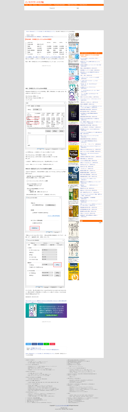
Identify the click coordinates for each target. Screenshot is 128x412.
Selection (39, 367)
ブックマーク (35, 369)
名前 (33, 373)
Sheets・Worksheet (49, 386)
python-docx (78, 396)
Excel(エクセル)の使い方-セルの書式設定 (33, 377)
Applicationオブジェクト (32, 386)
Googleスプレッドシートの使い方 (74, 363)
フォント (42, 368)
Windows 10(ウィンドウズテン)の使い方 (90, 389)
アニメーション (90, 372)
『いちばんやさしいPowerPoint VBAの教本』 (34, 398)
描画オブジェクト (48, 374)
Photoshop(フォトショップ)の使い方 (84, 397)
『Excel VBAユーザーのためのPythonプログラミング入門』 (78, 399)
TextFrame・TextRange (73, 372)
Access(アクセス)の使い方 (72, 373)
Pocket (52, 344)
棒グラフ (32, 374)
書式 (70, 366)
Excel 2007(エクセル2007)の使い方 (87, 380)
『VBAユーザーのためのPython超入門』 (75, 400)
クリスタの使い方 (95, 397)
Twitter (28, 344)
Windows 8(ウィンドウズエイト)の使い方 (76, 389)
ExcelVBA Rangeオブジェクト (31, 392)
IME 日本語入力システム (50, 31)
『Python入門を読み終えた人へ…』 (74, 402)
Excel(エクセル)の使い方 (30, 371)
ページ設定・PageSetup (41, 366)
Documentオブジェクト (32, 366)
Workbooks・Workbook (41, 386)
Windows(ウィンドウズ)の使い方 (37, 31)
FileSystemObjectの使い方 (72, 361)
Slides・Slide (86, 369)
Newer (28, 35)
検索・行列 (42, 382)
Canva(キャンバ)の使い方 (72, 397)
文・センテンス (37, 368)
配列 (33, 385)
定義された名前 (38, 389)
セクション (47, 366)
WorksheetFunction (31, 389)
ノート (79, 372)
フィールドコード (45, 361)
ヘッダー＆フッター (53, 366)
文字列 (46, 382)
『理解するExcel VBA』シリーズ (32, 401)
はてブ (40, 344)
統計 (57, 382)
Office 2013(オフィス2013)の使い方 (88, 384)
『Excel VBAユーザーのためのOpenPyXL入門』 (76, 401)
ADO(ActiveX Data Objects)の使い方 (90, 373)
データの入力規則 (46, 375)
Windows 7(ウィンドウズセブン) (75, 388)
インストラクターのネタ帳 (34, 2)
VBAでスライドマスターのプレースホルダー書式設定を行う (44, 349)
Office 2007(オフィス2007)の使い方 (74, 378)
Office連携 (30, 369)
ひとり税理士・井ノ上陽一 (32, 57)
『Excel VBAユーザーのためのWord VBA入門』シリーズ (36, 400)
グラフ (29, 374)
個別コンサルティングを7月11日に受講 (51, 57)
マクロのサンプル (49, 385)
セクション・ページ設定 (37, 361)
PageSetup (47, 390)
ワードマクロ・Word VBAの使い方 (32, 364)
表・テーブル (40, 369)
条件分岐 (29, 385)
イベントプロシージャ (42, 385)
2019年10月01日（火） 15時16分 (34, 36)
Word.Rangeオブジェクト (32, 367)
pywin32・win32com (89, 396)
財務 (49, 382)
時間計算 (33, 382)
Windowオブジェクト (48, 368)
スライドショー (84, 372)
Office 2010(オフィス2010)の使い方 (74, 384)
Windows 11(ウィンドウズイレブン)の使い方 (77, 390)
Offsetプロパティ (43, 393)
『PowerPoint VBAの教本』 (59, 4)
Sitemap (35, 4)
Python (69, 393)
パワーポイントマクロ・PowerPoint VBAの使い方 (77, 368)
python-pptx (83, 396)
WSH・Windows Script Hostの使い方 (74, 362)
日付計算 (29, 382)
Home (26, 4)
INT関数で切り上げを (36, 348)
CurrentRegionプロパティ (51, 393)
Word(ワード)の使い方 (30, 360)
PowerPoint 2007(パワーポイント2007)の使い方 (77, 381)
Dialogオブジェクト (53, 390)
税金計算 (52, 382)
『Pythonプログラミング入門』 (45, 4)
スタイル (43, 367)
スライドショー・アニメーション (77, 366)
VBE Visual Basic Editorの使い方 (73, 360)
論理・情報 (38, 382)
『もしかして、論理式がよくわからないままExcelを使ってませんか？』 (39, 402)
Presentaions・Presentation (74, 369)
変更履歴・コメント (51, 369)
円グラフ (36, 374)
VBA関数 (36, 385)
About (30, 4)
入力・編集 (30, 361)
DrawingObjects (42, 390)
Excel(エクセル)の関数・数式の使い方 (33, 380)
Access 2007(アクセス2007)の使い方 (76, 382)
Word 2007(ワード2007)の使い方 (75, 380)
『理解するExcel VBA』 (72, 4)
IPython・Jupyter (72, 396)
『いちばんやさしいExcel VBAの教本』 (33, 397)
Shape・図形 (45, 369)
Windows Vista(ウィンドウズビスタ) (87, 388)
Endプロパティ (36, 393)
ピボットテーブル (44, 389)
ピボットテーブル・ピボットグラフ (36, 375)
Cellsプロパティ (31, 393)
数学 (55, 382)
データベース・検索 (38, 373)
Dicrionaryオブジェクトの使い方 (84, 361)
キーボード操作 (41, 374)
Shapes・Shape (31, 390)
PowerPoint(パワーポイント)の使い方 (74, 364)
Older (32, 35)
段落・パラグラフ (31, 368)
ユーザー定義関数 (51, 389)
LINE (46, 344)
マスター (90, 369)
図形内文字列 (36, 390)
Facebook (34, 344)
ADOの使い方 (82, 360)
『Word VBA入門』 (83, 4)
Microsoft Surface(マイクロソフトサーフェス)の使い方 (79, 391)
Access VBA (80, 373)
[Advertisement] (64, 20)
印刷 (29, 375)
